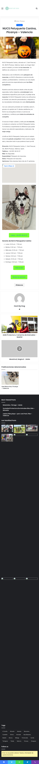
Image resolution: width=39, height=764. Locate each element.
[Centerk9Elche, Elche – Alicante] (19, 429)
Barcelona (26, 731)
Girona (12, 734)
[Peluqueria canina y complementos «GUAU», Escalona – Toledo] (32, 505)
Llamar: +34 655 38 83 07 (19, 235)
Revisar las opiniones (19, 277)
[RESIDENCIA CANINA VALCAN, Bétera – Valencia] (19, 505)
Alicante (12, 731)
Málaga (17, 738)
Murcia (10, 738)
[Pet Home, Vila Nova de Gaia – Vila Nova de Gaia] (32, 649)
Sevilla (32, 738)
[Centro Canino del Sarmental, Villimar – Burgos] (19, 649)
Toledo (12, 741)
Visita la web (19, 268)
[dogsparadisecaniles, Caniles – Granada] (7, 581)
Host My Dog (19, 306)
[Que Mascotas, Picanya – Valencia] (10, 378)
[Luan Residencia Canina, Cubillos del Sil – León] (32, 428)
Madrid (4, 738)
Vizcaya (26, 741)
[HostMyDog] (12, 8)
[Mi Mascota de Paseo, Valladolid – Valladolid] (7, 428)
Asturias (19, 731)
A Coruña (4, 731)
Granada (18, 734)
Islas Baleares (27, 734)
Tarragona (5, 741)
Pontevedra (25, 738)
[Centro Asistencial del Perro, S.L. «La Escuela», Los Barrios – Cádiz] (7, 438)
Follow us (4, 747)
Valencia (20, 285)
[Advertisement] (27, 7)
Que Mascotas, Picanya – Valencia (10, 387)
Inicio (17, 21)
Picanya (22, 21)
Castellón (4, 734)
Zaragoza (33, 741)
